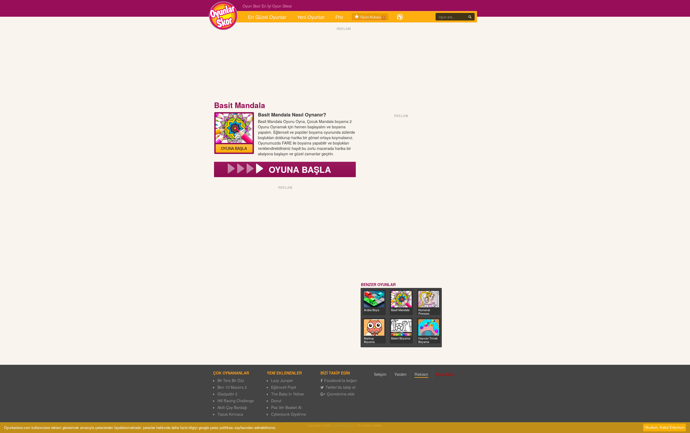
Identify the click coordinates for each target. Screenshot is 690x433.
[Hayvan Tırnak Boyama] (428, 327)
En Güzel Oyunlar (267, 16)
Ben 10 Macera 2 (232, 387)
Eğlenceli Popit (283, 387)
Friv (339, 16)
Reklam (421, 374)
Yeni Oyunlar (311, 16)
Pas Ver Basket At (286, 407)
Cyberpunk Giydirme (288, 414)
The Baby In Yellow (287, 394)
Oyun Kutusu (371, 16)
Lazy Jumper (282, 380)
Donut (276, 400)
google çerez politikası (216, 427)
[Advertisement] (343, 65)
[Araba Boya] (374, 299)
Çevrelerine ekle (341, 394)
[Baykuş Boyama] (374, 327)
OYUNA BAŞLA (234, 148)
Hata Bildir (445, 374)
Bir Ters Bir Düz (231, 380)
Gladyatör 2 (227, 394)
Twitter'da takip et (341, 387)
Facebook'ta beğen (340, 380)
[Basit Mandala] (401, 299)
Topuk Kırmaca (230, 414)
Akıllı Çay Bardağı (232, 407)
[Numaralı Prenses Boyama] (428, 299)
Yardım (400, 374)
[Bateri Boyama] (401, 327)
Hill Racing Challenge (236, 400)
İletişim (380, 374)
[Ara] (469, 16)
